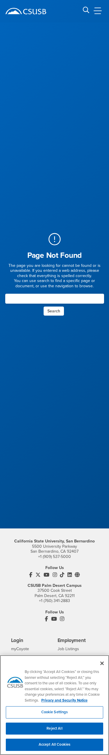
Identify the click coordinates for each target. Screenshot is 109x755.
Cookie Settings (54, 712)
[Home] (26, 11)
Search (53, 311)
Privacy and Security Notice (64, 700)
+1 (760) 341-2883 (54, 600)
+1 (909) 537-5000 (54, 556)
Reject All (54, 728)
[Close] (102, 663)
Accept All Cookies (54, 744)
